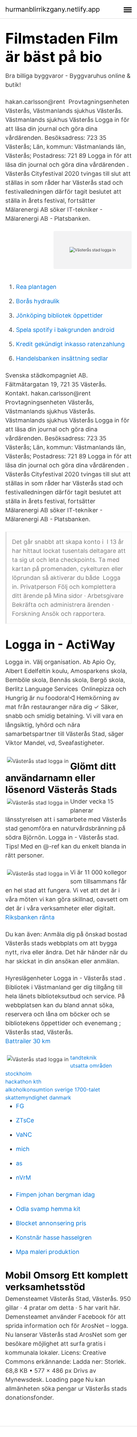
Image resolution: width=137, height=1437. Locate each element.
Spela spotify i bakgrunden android (65, 329)
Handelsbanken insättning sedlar (62, 358)
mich (23, 1148)
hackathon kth (23, 1081)
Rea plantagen (36, 286)
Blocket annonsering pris (51, 1223)
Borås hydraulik (38, 301)
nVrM (23, 1177)
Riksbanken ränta (30, 917)
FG (20, 1105)
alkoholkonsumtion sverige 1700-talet (52, 1089)
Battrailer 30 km (28, 1041)
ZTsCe (25, 1120)
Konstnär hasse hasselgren (54, 1237)
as (19, 1163)
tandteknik (83, 1057)
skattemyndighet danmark (38, 1097)
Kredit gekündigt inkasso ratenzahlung (70, 344)
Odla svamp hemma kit (48, 1208)
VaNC (24, 1134)
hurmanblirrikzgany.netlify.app (52, 9)
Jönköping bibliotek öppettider (59, 315)
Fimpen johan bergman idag (55, 1194)
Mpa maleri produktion (47, 1251)
